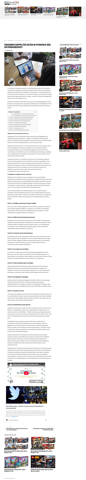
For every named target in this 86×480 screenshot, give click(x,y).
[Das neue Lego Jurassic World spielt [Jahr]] (70, 121)
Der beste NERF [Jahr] (64, 151)
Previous (5, 12)
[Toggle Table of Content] (34, 112)
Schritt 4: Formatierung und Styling (17, 122)
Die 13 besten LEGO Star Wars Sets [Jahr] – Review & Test (16, 451)
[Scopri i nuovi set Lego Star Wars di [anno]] (36, 10)
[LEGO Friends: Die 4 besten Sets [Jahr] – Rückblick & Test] (16, 461)
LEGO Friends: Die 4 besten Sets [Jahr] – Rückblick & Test (15, 470)
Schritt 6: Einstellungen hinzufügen (18, 126)
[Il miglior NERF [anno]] (75, 11)
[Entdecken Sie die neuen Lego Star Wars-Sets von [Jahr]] (43, 461)
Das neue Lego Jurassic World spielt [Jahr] (69, 130)
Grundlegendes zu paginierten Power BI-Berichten (25, 115)
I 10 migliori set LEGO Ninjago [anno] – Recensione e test (23, 14)
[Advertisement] (43, 29)
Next (81, 12)
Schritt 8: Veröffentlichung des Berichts (19, 130)
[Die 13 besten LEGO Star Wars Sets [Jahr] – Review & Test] (16, 443)
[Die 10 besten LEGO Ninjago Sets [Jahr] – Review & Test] (43, 443)
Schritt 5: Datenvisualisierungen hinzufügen (20, 124)
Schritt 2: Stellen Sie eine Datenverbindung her (20, 119)
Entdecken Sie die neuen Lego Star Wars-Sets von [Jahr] (42, 470)
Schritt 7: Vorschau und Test (16, 128)
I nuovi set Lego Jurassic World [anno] (61, 17)
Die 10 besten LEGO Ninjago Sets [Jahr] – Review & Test (42, 451)
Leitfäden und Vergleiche (10, 448)
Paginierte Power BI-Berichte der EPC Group (23, 113)
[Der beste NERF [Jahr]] (70, 140)
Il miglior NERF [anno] (73, 17)
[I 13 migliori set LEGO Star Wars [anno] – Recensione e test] (10, 10)
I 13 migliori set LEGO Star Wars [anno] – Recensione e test (10, 15)
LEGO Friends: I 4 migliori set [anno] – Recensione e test (49, 14)
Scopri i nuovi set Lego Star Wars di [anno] (36, 14)
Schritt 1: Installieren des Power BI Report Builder (21, 117)
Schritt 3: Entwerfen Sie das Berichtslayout (19, 120)
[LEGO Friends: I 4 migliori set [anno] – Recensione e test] (49, 10)
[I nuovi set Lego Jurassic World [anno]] (62, 11)
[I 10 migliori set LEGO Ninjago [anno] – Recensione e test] (23, 10)
